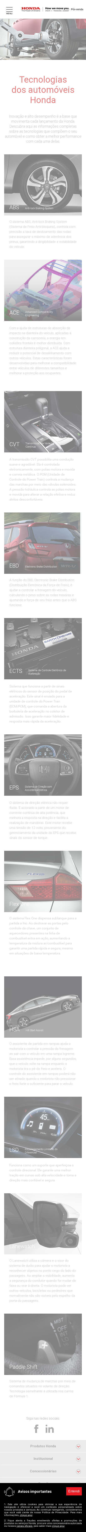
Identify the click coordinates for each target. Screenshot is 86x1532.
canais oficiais (24, 1526)
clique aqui (26, 1515)
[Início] (48, 9)
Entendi (74, 1491)
